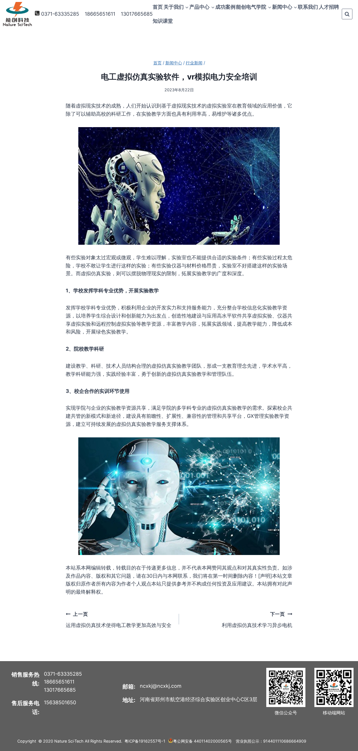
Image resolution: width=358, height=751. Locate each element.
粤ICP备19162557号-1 (144, 741)
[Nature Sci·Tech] (17, 14)
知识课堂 (163, 21)
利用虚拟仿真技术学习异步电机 (257, 619)
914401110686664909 (284, 741)
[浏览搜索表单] (347, 14)
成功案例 (225, 7)
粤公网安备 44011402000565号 (202, 741)
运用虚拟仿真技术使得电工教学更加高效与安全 (118, 619)
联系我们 (308, 7)
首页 (158, 7)
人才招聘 (329, 7)
